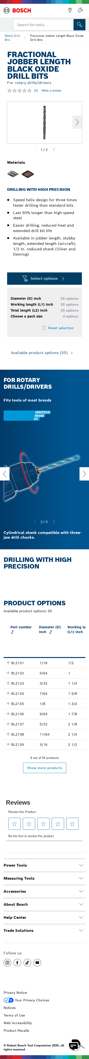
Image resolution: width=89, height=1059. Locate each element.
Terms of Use (14, 1015)
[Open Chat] (74, 1044)
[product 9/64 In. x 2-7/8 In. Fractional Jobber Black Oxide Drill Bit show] (8, 713)
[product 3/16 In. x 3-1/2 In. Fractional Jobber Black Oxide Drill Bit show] (8, 744)
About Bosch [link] (16, 904)
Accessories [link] (15, 891)
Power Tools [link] (15, 865)
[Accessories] (81, 891)
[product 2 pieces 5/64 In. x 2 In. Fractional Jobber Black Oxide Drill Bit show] (8, 672)
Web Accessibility (18, 1023)
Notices (10, 1008)
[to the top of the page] (82, 1031)
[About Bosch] (81, 904)
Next (77, 122)
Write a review (51, 90)
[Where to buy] (70, 10)
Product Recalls (16, 1030)
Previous (4, 474)
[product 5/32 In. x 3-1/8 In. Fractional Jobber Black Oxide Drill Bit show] (8, 723)
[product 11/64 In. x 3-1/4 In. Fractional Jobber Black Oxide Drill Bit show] (8, 734)
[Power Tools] (81, 865)
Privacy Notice (15, 992)
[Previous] (35, 149)
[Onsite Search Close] (69, 24)
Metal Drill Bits (12, 38)
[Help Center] (81, 917)
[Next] (54, 149)
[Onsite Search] (79, 24)
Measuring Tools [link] (19, 878)
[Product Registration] (80, 10)
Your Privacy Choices (32, 1000)
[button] (7, 962)
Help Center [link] (15, 917)
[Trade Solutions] (81, 931)
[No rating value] (20, 91)
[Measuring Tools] (81, 878)
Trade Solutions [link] (18, 930)
